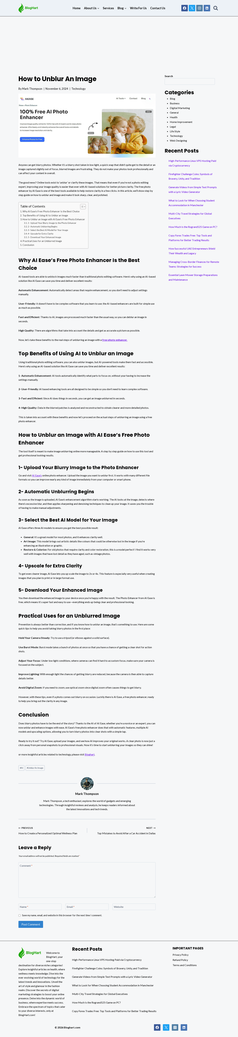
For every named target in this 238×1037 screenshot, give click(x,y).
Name (24, 906)
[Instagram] (199, 8)
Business (175, 103)
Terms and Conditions (185, 965)
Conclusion (28, 245)
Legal (173, 126)
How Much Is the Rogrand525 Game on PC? (193, 226)
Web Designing (178, 140)
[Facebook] (184, 8)
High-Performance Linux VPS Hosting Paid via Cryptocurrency (107, 959)
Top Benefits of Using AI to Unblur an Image (45, 215)
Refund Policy (180, 959)
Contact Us (157, 8)
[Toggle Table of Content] (81, 206)
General (174, 112)
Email (70, 906)
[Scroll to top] (229, 1034)
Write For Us (138, 8)
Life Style (175, 131)
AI (21, 768)
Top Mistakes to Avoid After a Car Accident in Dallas (126, 831)
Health (173, 117)
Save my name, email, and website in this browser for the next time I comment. (62, 915)
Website (118, 906)
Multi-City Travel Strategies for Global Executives (100, 993)
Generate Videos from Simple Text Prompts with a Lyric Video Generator (112, 976)
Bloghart (90, 754)
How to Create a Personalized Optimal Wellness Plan (47, 831)
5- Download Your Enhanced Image (44, 237)
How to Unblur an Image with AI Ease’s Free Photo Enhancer (54, 219)
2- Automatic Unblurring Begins (42, 226)
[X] (192, 8)
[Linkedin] (207, 8)
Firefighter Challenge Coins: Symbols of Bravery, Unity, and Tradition (110, 968)
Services (108, 8)
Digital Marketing (180, 107)
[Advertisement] (119, 40)
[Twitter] (166, 1027)
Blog (172, 98)
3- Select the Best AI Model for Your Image (48, 230)
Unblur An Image (35, 768)
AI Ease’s (37, 475)
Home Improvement (181, 121)
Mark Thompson (32, 88)
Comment (26, 865)
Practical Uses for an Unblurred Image (42, 241)
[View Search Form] (216, 8)
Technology (78, 88)
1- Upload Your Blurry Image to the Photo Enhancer (52, 223)
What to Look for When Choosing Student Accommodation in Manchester (113, 985)
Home (76, 8)
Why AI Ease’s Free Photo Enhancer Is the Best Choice (51, 211)
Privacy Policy (180, 954)
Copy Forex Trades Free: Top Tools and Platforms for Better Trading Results (114, 1011)
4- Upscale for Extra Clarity (40, 233)
